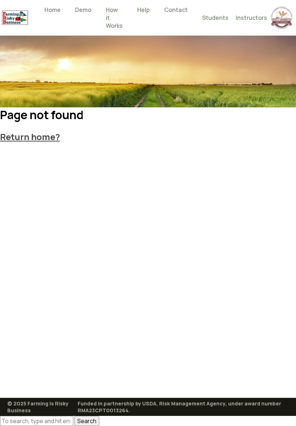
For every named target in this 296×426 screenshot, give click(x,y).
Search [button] (86, 421)
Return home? (30, 137)
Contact (176, 10)
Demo (83, 10)
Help (143, 10)
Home (52, 10)
